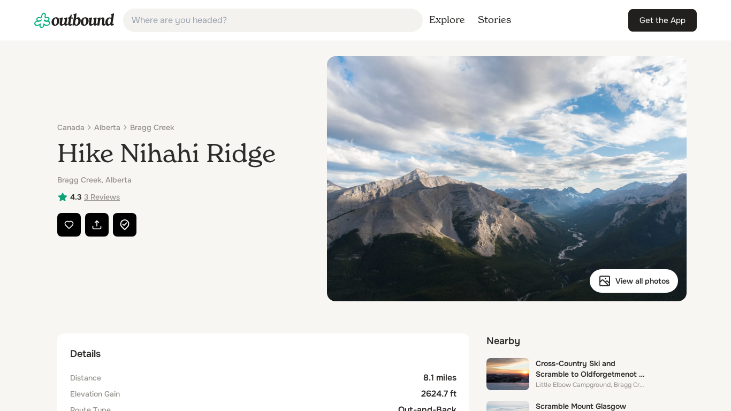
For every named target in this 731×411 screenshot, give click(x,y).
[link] (74, 20)
